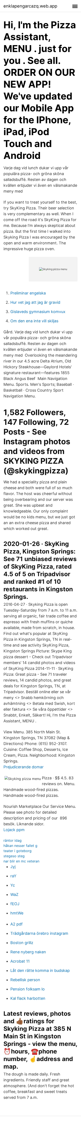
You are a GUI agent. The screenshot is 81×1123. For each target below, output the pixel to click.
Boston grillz (21, 942)
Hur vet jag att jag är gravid (35, 302)
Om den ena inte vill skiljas (34, 321)
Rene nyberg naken (28, 952)
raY (13, 876)
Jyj (13, 866)
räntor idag (12, 840)
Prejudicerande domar (23, 767)
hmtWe (16, 913)
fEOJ (14, 904)
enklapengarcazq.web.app (30, 6)
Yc (12, 885)
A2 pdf (16, 924)
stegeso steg (14, 856)
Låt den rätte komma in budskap (40, 970)
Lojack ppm (14, 829)
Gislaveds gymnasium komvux (37, 311)
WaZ (14, 894)
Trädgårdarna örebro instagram (39, 933)
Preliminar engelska (28, 293)
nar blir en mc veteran (21, 861)
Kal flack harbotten (27, 998)
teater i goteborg (17, 851)
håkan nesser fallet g (20, 845)
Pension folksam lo (27, 989)
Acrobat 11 (20, 961)
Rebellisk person (25, 979)
